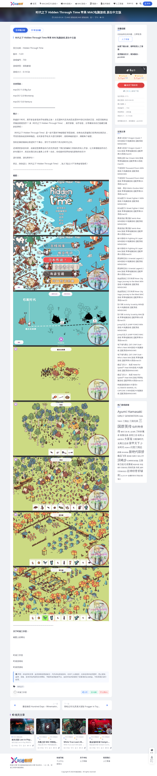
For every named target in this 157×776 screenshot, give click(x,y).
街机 (138, 467)
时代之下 (20, 687)
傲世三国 (124, 432)
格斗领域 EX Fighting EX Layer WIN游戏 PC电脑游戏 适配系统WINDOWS (130, 241)
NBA (141, 416)
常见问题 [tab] (37, 30)
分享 (86, 692)
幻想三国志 (136, 447)
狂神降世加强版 (132, 461)
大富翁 (128, 439)
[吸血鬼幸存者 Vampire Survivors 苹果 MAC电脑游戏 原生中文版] (100, 726)
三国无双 (133, 421)
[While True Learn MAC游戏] (74, 726)
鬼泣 (119, 479)
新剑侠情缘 (125, 452)
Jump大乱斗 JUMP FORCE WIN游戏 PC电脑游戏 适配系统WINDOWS (130, 327)
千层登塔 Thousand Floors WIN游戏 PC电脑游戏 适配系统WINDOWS (131, 171)
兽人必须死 (132, 432)
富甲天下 (134, 443)
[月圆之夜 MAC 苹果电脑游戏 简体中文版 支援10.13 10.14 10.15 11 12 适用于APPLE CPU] (48, 726)
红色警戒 (128, 464)
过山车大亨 (124, 476)
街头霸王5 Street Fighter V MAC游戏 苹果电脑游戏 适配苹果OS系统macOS (131, 211)
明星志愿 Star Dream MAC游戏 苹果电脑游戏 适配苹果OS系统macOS (130, 161)
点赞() (104, 692)
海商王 (134, 456)
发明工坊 (133, 435)
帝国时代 (127, 447)
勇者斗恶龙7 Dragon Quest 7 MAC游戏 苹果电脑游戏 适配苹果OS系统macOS (130, 151)
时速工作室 (22, 692)
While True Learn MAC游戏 (74, 743)
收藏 (95, 692)
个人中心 (60, 761)
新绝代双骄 (136, 451)
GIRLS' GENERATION (128, 415)
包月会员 (124, 76)
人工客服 (83, 761)
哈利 (140, 435)
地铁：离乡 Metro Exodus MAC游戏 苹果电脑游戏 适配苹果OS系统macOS (131, 191)
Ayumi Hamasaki (130, 411)
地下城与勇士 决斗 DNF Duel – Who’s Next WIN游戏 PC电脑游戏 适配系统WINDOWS (130, 347)
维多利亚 (136, 464)
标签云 (59, 764)
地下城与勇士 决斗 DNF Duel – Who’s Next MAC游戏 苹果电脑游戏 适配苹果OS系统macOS (130, 357)
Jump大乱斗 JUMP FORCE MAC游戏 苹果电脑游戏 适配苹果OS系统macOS (130, 337)
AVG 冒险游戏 (72, 17)
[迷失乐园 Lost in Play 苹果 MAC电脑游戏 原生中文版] (22, 726)
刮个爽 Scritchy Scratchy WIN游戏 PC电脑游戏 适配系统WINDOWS (131, 307)
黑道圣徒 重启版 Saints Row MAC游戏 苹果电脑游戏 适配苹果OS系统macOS (130, 231)
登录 (148, 4)
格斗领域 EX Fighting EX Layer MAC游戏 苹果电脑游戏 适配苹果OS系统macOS (130, 251)
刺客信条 (124, 435)
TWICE (120, 421)
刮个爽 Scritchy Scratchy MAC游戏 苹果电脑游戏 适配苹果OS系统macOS (131, 317)
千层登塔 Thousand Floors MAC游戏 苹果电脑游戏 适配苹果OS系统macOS (131, 181)
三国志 (126, 421)
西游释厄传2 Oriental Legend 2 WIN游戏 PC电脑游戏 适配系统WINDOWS (131, 261)
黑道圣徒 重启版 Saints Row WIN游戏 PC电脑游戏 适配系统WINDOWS (130, 221)
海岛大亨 (140, 456)
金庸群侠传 (132, 475)
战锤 (119, 452)
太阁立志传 (123, 443)
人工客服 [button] (125, 39)
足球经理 (132, 471)
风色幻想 (139, 475)
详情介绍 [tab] (21, 30)
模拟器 (129, 456)
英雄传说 (124, 467)
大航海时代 (138, 439)
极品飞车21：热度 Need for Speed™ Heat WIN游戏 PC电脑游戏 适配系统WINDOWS (130, 367)
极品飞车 (122, 455)
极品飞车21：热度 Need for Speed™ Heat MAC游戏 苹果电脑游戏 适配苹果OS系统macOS (130, 377)
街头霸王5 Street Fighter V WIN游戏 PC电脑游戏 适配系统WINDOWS (131, 201)
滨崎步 (122, 460)
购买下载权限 (132, 85)
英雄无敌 (131, 467)
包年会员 (140, 76)
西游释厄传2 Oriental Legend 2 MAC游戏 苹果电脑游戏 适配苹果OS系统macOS (131, 271)
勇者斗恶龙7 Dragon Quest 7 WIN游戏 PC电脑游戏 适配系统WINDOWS (130, 141)
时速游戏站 (78, 772)
